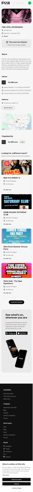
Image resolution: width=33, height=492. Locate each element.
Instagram (8, 446)
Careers (5, 413)
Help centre (6, 399)
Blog (4, 410)
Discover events (8, 393)
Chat (4, 427)
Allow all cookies (16, 479)
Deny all (16, 484)
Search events (19, 3)
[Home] (6, 3)
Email (5, 432)
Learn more (5, 475)
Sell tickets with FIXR (9, 407)
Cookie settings (16, 488)
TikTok (7, 449)
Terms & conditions (9, 415)
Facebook (8, 451)
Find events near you (9, 396)
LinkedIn (7, 457)
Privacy (5, 418)
